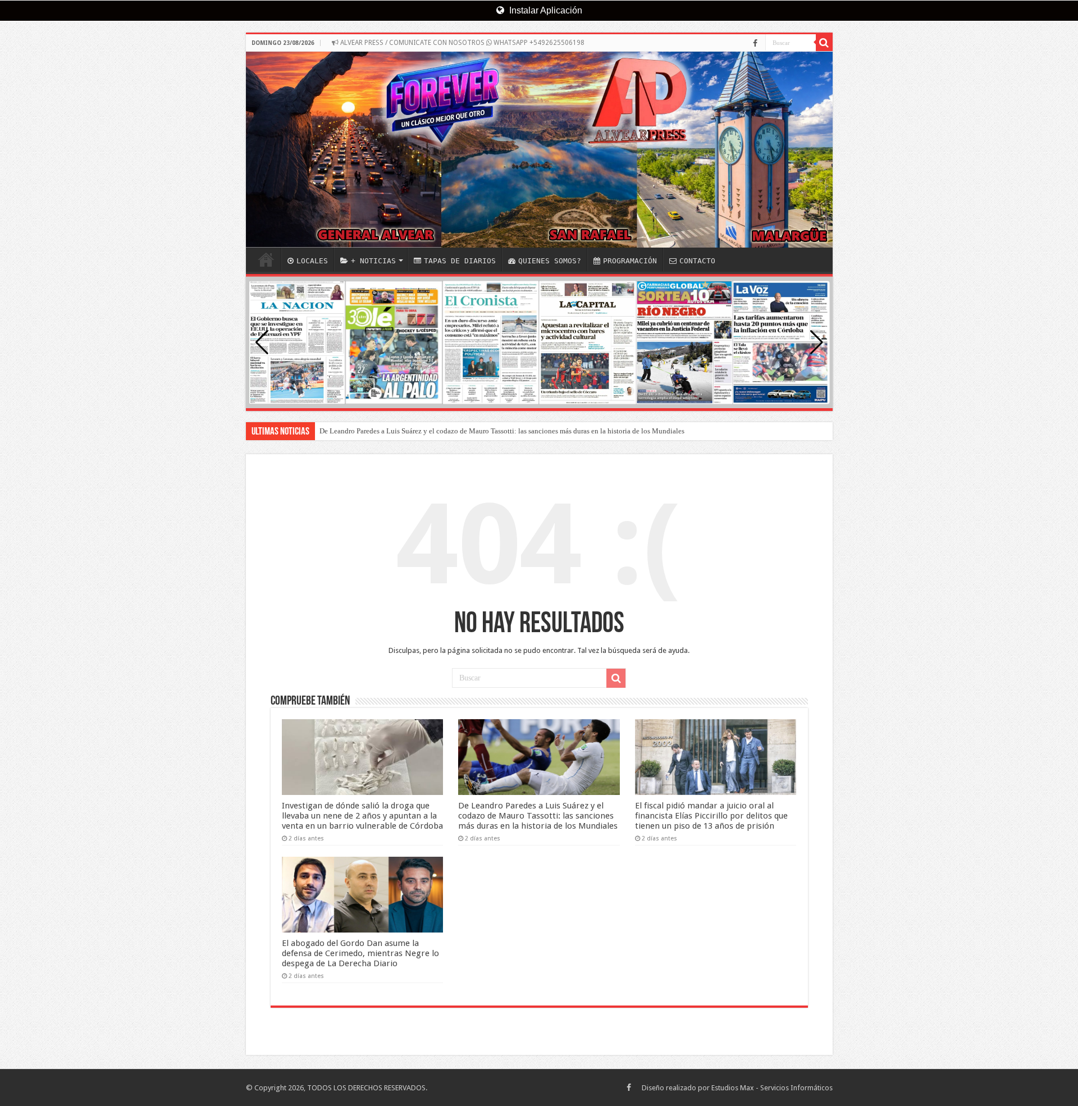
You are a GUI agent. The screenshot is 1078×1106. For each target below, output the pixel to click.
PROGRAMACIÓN (630, 261)
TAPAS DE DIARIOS (460, 261)
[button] (816, 342)
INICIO (266, 259)
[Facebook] (755, 43)
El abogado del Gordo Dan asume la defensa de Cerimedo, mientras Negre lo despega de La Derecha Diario (360, 953)
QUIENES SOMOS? (549, 261)
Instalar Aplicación (544, 10)
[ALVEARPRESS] (539, 150)
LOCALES (312, 261)
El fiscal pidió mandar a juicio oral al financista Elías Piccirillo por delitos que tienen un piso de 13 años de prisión (711, 816)
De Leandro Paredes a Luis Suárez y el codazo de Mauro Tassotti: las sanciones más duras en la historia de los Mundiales (501, 431)
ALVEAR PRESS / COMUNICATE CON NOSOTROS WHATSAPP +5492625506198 (461, 43)
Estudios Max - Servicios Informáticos (772, 1088)
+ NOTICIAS (373, 261)
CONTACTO (697, 261)
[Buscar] (824, 42)
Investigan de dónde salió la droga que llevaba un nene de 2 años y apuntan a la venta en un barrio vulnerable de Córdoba (362, 816)
